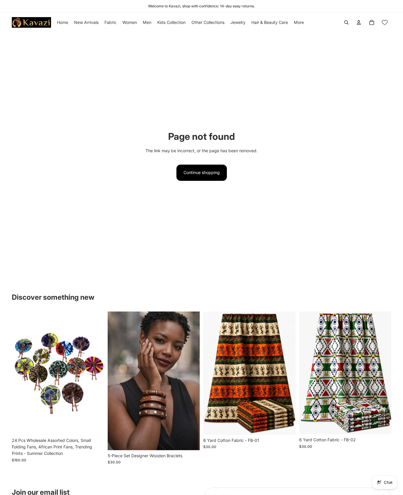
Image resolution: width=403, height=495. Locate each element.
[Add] (95, 425)
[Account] (358, 22)
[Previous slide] (116, 380)
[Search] (346, 22)
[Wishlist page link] (385, 22)
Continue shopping (202, 172)
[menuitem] (299, 22)
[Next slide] (191, 380)
